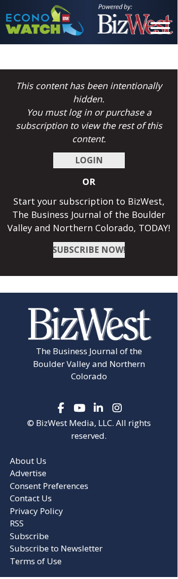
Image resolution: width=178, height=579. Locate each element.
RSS (17, 523)
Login (89, 160)
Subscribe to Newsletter (56, 548)
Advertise (28, 473)
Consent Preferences (49, 485)
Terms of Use (36, 561)
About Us (28, 460)
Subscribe (29, 536)
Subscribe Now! (89, 249)
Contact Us (31, 498)
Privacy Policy (36, 511)
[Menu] (160, 30)
